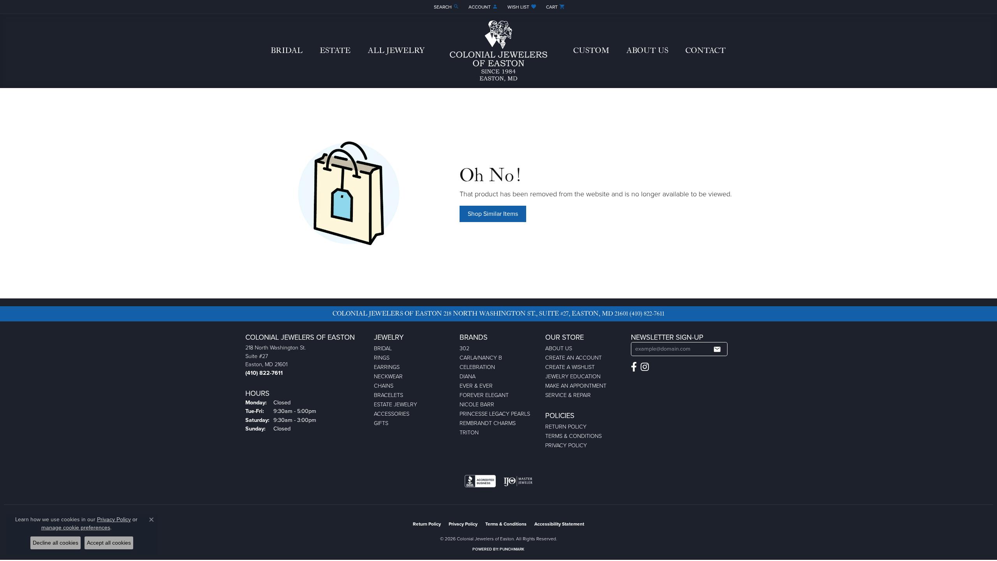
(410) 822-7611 (647, 313)
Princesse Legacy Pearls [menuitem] (495, 413)
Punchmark (512, 549)
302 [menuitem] (464, 348)
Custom (591, 50)
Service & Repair (568, 395)
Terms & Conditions (573, 436)
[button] (445, 7)
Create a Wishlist (570, 367)
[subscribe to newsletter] (717, 349)
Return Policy (566, 426)
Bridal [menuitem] (383, 348)
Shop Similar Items (493, 213)
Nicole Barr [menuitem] (477, 404)
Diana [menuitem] (468, 376)
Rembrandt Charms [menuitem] (488, 423)
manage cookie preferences (75, 527)
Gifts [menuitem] (381, 423)
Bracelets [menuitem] (388, 395)
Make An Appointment (575, 385)
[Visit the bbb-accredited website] (480, 481)
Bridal (287, 50)
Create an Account (573, 357)
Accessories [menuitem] (391, 413)
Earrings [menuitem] (387, 367)
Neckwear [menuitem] (388, 376)
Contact (705, 50)
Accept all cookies (109, 543)
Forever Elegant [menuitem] (484, 395)
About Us (647, 50)
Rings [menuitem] (381, 357)
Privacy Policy (566, 445)
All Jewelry (396, 50)
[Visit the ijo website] (518, 481)
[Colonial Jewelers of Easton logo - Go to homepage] (498, 51)
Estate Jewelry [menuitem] (395, 404)
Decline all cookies (55, 543)
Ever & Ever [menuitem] (476, 385)
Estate (335, 50)
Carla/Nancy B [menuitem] (481, 357)
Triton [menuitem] (469, 432)
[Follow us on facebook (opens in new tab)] (634, 367)
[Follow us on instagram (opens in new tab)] (645, 367)
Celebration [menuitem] (477, 367)
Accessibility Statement (559, 523)
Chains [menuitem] (383, 385)
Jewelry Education (573, 376)
